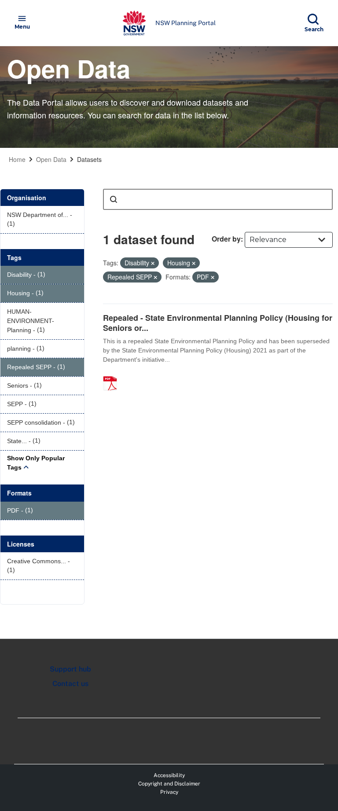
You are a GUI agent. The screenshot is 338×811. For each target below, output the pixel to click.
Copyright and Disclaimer (169, 784)
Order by (226, 239)
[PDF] (113, 374)
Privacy (169, 792)
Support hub (70, 669)
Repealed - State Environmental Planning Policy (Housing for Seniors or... (217, 323)
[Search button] (113, 199)
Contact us (70, 683)
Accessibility (169, 775)
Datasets (89, 159)
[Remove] (152, 263)
